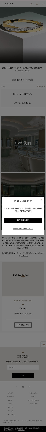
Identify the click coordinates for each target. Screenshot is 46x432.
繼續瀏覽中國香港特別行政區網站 (23, 229)
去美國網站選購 (23, 220)
